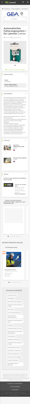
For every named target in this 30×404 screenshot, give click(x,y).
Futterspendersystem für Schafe (14, 328)
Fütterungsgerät (10, 298)
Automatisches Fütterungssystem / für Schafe (15, 343)
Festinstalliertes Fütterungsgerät (14, 357)
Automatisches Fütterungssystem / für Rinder (15, 305)
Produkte (14, 19)
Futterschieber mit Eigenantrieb (14, 350)
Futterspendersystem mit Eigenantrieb (12, 364)
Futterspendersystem (12, 295)
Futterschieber (10, 309)
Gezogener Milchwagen (12, 360)
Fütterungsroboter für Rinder (13, 347)
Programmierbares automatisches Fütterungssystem (15, 332)
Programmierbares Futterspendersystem (12, 316)
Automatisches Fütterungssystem (14, 301)
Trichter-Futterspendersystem (14, 312)
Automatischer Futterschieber (14, 339)
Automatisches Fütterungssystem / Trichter (15, 321)
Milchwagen (10, 325)
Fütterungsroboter (11, 336)
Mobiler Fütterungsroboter (13, 353)
